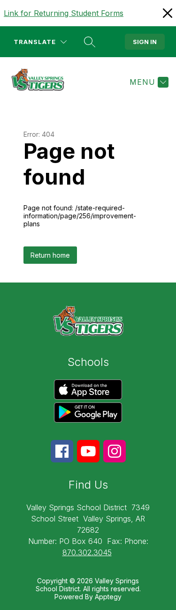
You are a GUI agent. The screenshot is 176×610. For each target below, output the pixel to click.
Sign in (145, 41)
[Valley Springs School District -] (41, 82)
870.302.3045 (87, 552)
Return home (50, 255)
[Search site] (89, 41)
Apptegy (108, 597)
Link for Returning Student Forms (63, 13)
